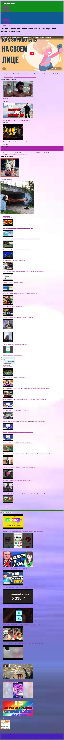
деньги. (15, 77)
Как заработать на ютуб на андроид (11, 549)
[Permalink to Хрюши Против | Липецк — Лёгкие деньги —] (8, 304)
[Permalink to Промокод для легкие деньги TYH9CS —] (8, 353)
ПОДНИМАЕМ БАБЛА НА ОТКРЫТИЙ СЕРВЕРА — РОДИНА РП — (19, 317)
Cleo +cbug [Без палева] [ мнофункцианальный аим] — (16, 141)
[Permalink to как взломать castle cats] (8, 502)
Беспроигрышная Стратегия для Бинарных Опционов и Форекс (18, 228)
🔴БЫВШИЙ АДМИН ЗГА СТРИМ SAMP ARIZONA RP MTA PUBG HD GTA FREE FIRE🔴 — (24, 399)
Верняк (2, 1)
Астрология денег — (7, 330)
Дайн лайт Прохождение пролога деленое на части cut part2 (17, 680)
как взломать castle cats (8, 504)
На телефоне (6, 7)
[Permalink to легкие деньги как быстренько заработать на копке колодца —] (8, 478)
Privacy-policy (6, 730)
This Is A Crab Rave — (8, 98)
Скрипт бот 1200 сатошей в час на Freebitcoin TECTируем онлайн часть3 (20, 293)
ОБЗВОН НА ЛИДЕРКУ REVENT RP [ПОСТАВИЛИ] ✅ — (16, 120)
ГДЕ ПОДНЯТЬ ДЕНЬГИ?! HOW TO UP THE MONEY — (16, 410)
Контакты (5, 731)
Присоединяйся (6, 11)
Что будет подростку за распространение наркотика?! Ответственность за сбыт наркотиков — (24, 421)
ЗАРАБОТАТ (19, 77)
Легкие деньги (6, 9)
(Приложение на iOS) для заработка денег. (13, 661)
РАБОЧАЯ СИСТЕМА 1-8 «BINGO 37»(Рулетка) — (14, 377)
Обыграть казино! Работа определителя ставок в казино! (16, 249)
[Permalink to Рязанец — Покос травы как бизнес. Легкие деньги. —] (8, 342)
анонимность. (10, 77)
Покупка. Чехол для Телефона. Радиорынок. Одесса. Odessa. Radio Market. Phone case (23, 643)
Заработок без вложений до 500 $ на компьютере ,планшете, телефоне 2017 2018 (22, 624)
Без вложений (6, 8)
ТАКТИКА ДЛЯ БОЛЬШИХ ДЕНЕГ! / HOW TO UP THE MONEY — (18, 442)
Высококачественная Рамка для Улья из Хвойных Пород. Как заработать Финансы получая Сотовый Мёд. (27, 453)
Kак (4, 77)
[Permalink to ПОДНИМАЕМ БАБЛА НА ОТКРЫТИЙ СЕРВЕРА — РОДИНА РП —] (8, 315)
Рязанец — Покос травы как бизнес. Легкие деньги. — (15, 344)
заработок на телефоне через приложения (13, 699)
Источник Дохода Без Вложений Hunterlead (13, 282)
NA (6, 77)
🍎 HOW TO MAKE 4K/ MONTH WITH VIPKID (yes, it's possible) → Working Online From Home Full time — (27, 388)
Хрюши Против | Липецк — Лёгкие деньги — (13, 306)
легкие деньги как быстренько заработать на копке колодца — (17, 480)
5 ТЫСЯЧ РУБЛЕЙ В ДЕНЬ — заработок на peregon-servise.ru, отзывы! (19, 605)
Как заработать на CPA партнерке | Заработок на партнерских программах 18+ (21, 238)
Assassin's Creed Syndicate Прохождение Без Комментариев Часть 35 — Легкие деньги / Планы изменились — (28, 493)
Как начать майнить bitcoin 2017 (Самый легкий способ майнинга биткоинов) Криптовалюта (24, 271)
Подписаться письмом (7, 363)
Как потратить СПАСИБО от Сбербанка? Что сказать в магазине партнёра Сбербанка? (23, 531)
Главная (5, 5)
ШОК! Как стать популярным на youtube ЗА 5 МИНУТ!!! (15, 568)
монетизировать (26, 77)
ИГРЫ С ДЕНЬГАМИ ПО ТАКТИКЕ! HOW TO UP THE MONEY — (18, 432)
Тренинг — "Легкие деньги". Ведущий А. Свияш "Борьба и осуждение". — (20, 467)
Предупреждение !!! (7, 10)
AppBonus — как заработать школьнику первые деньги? (16, 587)
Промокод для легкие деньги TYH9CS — (12, 355)
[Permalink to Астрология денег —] (8, 328)
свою (31, 77)
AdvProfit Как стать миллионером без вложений (14, 260)
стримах (34, 77)
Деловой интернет (5, 357)
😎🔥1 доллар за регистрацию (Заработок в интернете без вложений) (19, 718)
